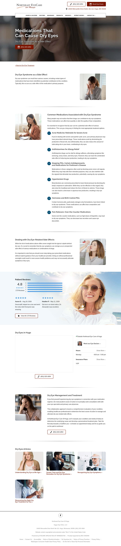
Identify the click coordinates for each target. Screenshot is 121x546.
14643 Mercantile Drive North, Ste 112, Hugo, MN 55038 (87, 9)
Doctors (42, 15)
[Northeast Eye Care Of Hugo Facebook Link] (60, 515)
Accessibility (37, 539)
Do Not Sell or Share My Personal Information (76, 541)
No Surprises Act (67, 539)
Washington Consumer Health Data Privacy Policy (46, 541)
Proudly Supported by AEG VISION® (78, 535)
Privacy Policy (96, 539)
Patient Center (79, 15)
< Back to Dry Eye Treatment (24, 65)
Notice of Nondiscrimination (51, 539)
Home (21, 539)
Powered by (48, 535)
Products (59, 15)
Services (68, 15)
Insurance (50, 15)
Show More (100, 350)
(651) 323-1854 (80, 528)
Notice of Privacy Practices (82, 539)
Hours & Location (31, 15)
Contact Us (90, 15)
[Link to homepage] (34, 6)
